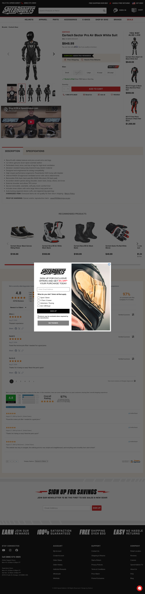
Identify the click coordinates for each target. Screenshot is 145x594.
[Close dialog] (109, 264)
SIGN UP (53, 311)
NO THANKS (53, 323)
